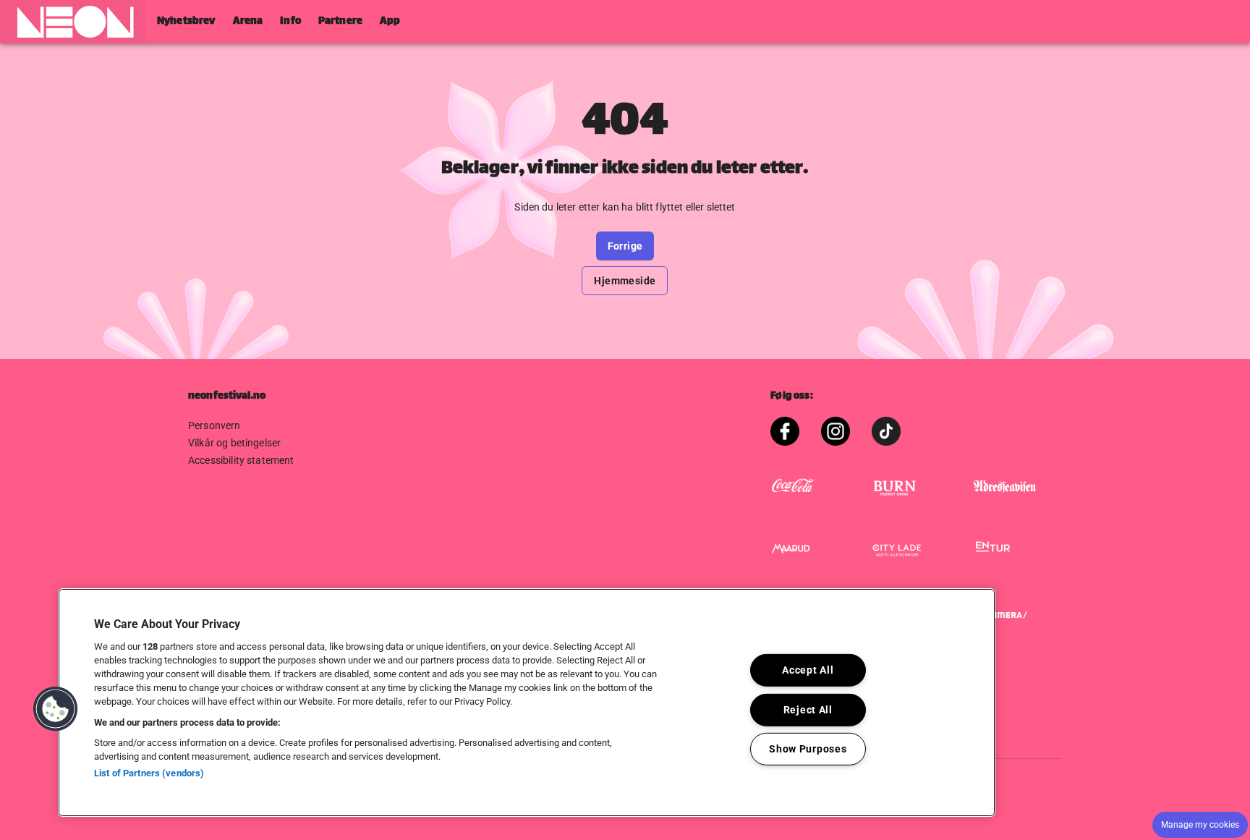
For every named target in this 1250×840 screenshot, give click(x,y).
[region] (526, 702)
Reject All (808, 709)
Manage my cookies (1200, 825)
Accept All (807, 670)
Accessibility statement (241, 460)
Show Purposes (807, 749)
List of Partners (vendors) (149, 773)
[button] (72, 21)
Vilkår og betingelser (234, 443)
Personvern (214, 425)
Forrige (625, 246)
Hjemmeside (624, 281)
